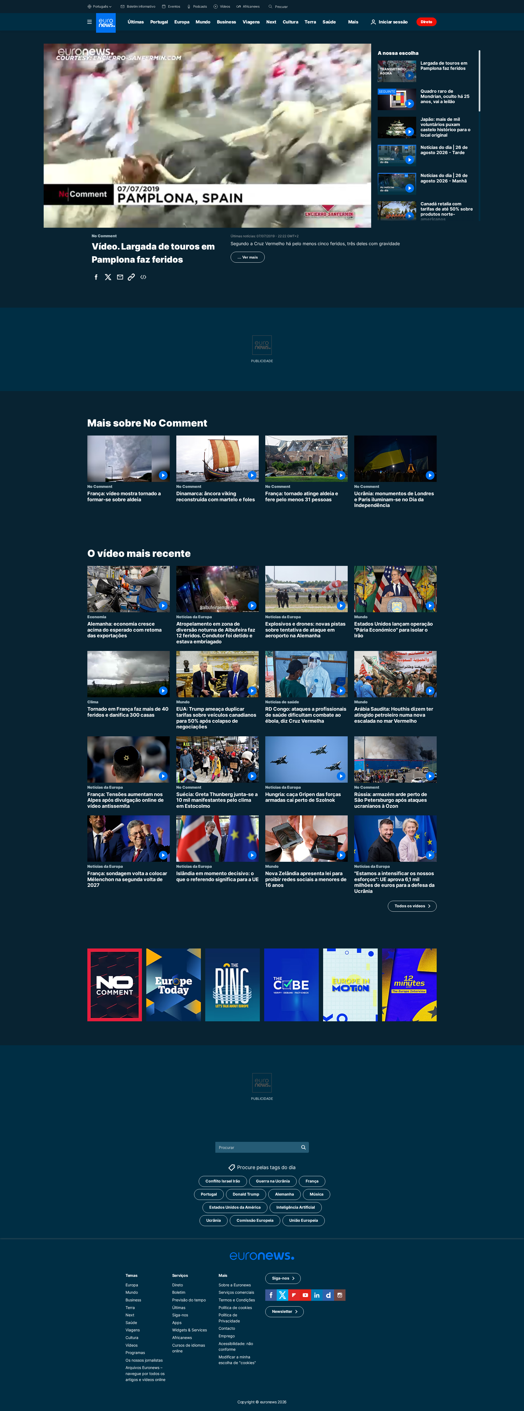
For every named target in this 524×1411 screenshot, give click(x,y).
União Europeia (303, 1220)
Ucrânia (213, 1220)
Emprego (227, 1336)
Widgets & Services (189, 1330)
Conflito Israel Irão (223, 1181)
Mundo (203, 22)
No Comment (99, 486)
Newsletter (282, 1311)
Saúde (329, 22)
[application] (207, 136)
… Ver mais (247, 257)
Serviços (180, 1275)
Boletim (178, 1292)
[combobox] (298, 6)
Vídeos (132, 1345)
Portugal (159, 22)
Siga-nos (180, 1315)
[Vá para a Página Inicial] (106, 23)
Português (100, 6)
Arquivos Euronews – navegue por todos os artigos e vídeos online (145, 1373)
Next (271, 22)
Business (226, 22)
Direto (426, 21)
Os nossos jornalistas (144, 1360)
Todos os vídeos (410, 905)
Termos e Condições (237, 1300)
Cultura (290, 22)
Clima (92, 702)
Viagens (251, 22)
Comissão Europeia (255, 1220)
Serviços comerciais (236, 1292)
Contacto (227, 1328)
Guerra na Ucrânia (273, 1181)
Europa (181, 22)
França (312, 1181)
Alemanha (284, 1194)
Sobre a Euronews (235, 1285)
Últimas (136, 22)
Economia (96, 616)
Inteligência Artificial (295, 1207)
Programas (135, 1352)
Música (316, 1194)
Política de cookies (235, 1307)
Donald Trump (246, 1194)
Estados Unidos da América (235, 1207)
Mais (223, 1275)
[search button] (270, 6)
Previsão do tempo (189, 1300)
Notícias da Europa (194, 616)
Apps (176, 1322)
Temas (132, 1275)
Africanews (182, 1337)
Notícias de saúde (282, 702)
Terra (310, 22)
